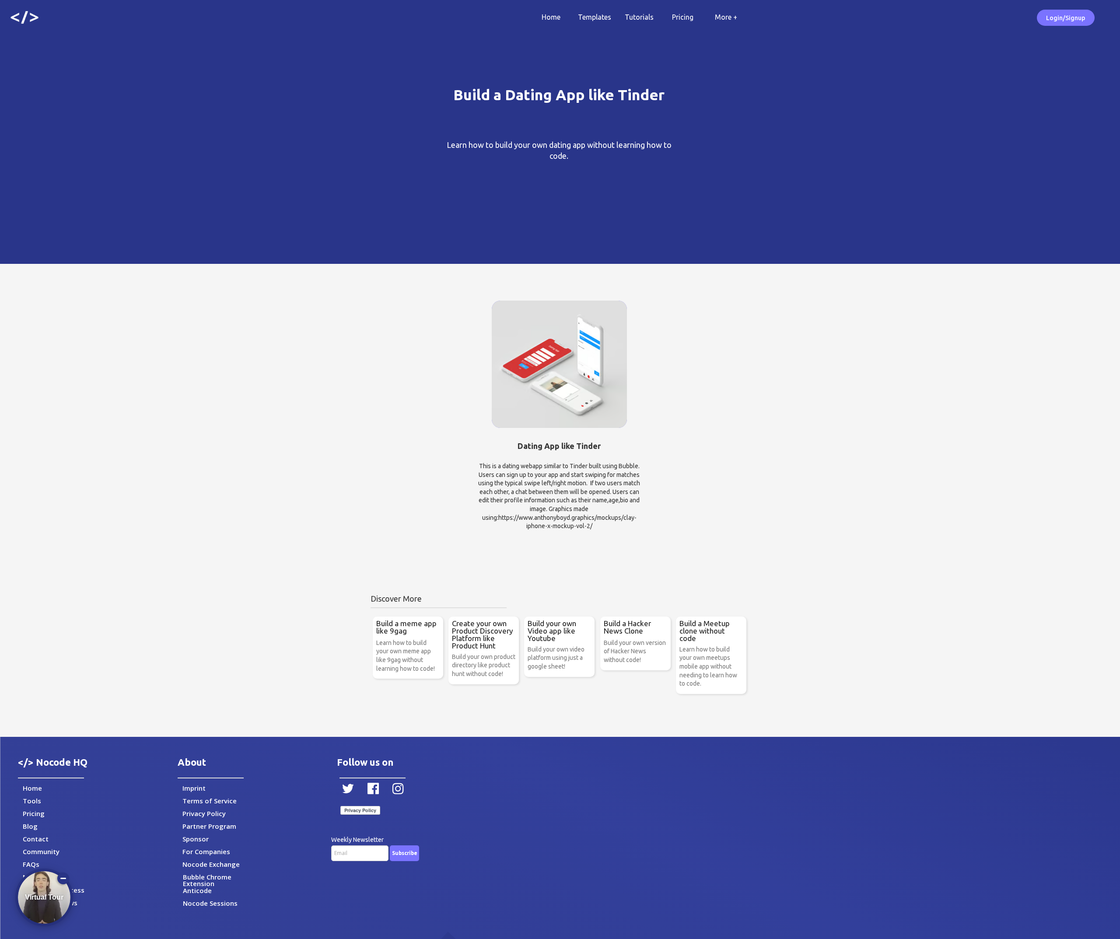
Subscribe (404, 853)
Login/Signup (1065, 17)
